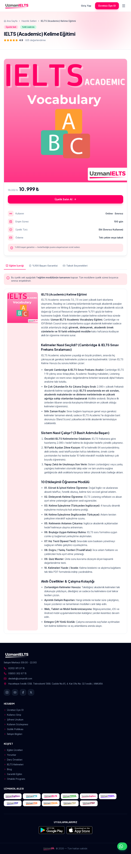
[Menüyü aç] (123, 5)
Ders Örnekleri (14, 759)
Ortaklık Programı (16, 779)
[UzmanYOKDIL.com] (51, 803)
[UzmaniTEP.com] (89, 803)
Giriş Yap (86, 5)
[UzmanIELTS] (17, 6)
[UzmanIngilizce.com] (13, 796)
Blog (9, 769)
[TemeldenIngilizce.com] (89, 796)
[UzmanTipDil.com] (70, 796)
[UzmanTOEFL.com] (108, 796)
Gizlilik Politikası (15, 729)
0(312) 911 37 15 (16, 668)
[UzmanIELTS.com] (51, 796)
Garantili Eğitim (14, 774)
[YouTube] (15, 692)
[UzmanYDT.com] (13, 803)
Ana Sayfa (12, 21)
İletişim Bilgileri (14, 734)
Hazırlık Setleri (29, 21)
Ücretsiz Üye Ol (107, 5)
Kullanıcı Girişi (14, 714)
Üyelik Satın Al (63, 199)
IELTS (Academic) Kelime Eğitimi (64, 294)
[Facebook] (23, 692)
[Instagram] (7, 692)
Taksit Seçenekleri (77, 265)
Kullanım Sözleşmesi (17, 724)
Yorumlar (11, 754)
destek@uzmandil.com (20, 678)
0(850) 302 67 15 (17, 673)
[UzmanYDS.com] (32, 803)
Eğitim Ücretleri (15, 750)
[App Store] (79, 830)
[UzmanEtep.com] (70, 803)
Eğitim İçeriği (16, 265)
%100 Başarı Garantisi (45, 265)
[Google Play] (52, 830)
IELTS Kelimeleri (15, 764)
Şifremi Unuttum (15, 719)
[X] (31, 692)
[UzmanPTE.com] (32, 796)
